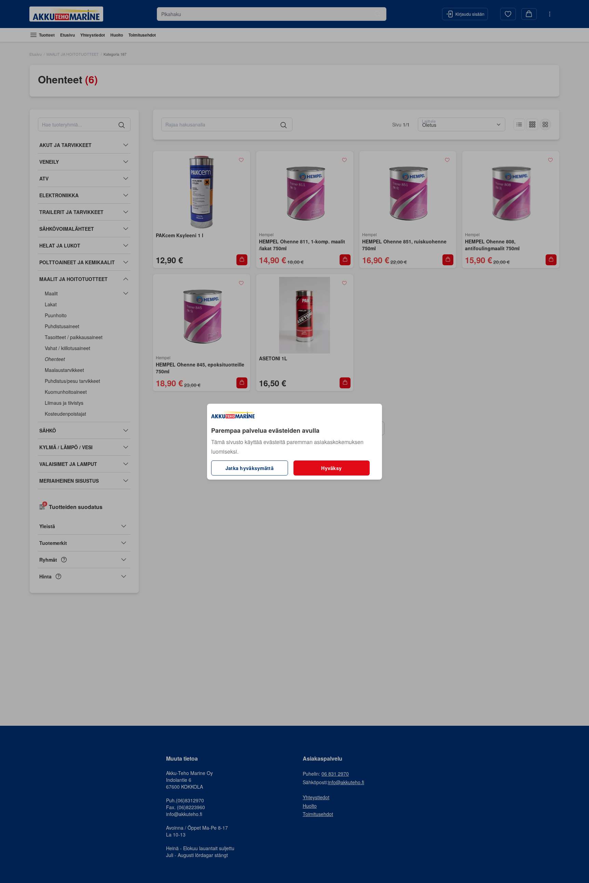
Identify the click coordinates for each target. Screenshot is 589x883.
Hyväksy (331, 468)
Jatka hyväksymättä (249, 468)
